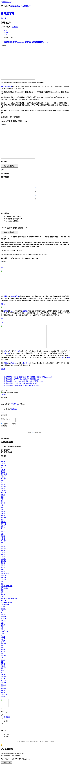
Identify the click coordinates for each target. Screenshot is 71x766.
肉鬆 (2, 499)
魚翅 (2, 520)
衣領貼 (3, 461)
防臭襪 (3, 472)
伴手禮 (68, 357)
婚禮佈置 (3, 616)
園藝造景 (3, 577)
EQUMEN (4, 694)
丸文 (2, 322)
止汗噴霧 (3, 486)
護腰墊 (3, 594)
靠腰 (2, 590)
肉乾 (2, 507)
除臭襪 (5, 296)
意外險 (3, 571)
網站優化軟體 (5, 604)
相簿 (5, 30)
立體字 (3, 625)
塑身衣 (3, 304)
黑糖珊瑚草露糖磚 (6, 602)
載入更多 (3, 415)
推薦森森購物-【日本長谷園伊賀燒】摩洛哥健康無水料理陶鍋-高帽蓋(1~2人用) (28, 377)
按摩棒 (3, 670)
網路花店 (3, 614)
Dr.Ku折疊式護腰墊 (6, 586)
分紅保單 (3, 575)
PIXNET (23, 741)
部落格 (6, 32)
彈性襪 (3, 651)
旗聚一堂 (3, 492)
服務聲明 (52, 741)
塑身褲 (3, 692)
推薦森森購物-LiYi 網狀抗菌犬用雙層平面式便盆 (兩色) (21, 383)
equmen (12, 311)
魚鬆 (2, 319)
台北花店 (3, 621)
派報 (2, 623)
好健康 (3, 557)
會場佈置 (3, 618)
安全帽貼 (3, 478)
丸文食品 (17, 351)
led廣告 (3, 637)
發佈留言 (3, 426)
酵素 (2, 569)
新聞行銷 (3, 688)
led (1, 635)
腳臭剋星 (16, 296)
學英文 (3, 369)
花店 (2, 612)
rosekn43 (3, 394)
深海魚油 (3, 567)
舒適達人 (13, 363)
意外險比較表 (5, 573)
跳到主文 (3, 18)
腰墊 (2, 592)
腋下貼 (3, 482)
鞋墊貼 (3, 488)
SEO (2, 610)
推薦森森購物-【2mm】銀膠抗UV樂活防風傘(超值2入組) (21, 385)
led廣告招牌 (4, 631)
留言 (16, 404)
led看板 (3, 641)
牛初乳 (3, 565)
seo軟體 (3, 606)
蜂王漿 (3, 563)
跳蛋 (2, 672)
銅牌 (2, 627)
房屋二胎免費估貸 (6, 86)
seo (2, 686)
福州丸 (3, 515)
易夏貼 (3, 480)
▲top (2, 412)
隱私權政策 (45, 741)
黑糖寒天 (3, 600)
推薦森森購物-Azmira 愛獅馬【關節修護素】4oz (26, 42)
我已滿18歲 (4, 762)
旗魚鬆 (7, 353)
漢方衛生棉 (26, 363)
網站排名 (3, 609)
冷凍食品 (3, 517)
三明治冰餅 (4, 474)
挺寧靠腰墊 (4, 588)
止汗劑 (3, 484)
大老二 (3, 660)
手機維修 (3, 676)
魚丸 (2, 509)
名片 (5, 34)
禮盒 (63, 357)
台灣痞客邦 (8, 13)
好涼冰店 (3, 476)
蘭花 (2, 584)
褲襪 (2, 653)
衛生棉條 (3, 680)
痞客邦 (13, 404)
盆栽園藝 (3, 579)
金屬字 (3, 629)
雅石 (2, 582)
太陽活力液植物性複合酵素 (9, 598)
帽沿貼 (3, 463)
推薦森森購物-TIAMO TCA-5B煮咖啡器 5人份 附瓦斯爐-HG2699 (23, 381)
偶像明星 (15, 27)
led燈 (2, 633)
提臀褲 (3, 696)
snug (2, 267)
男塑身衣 (25, 311)
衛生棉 (5, 363)
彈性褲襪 (3, 655)
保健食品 (3, 559)
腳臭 (2, 468)
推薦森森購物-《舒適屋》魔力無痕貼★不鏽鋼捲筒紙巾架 (21, 379)
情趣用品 (3, 668)
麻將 (2, 658)
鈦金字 (3, 639)
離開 (10, 762)
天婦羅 (3, 511)
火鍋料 (3, 513)
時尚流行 (14, 409)
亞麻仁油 (3, 561)
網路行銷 (3, 685)
